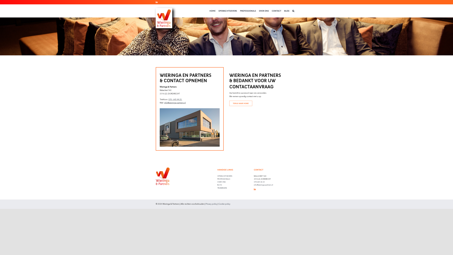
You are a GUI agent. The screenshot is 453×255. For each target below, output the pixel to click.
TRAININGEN (222, 188)
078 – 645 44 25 (175, 100)
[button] (293, 10)
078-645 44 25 (259, 182)
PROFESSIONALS (223, 179)
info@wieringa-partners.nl (175, 103)
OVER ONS (221, 182)
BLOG (219, 185)
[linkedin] (255, 189)
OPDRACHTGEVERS (224, 176)
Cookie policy (224, 204)
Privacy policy (211, 204)
